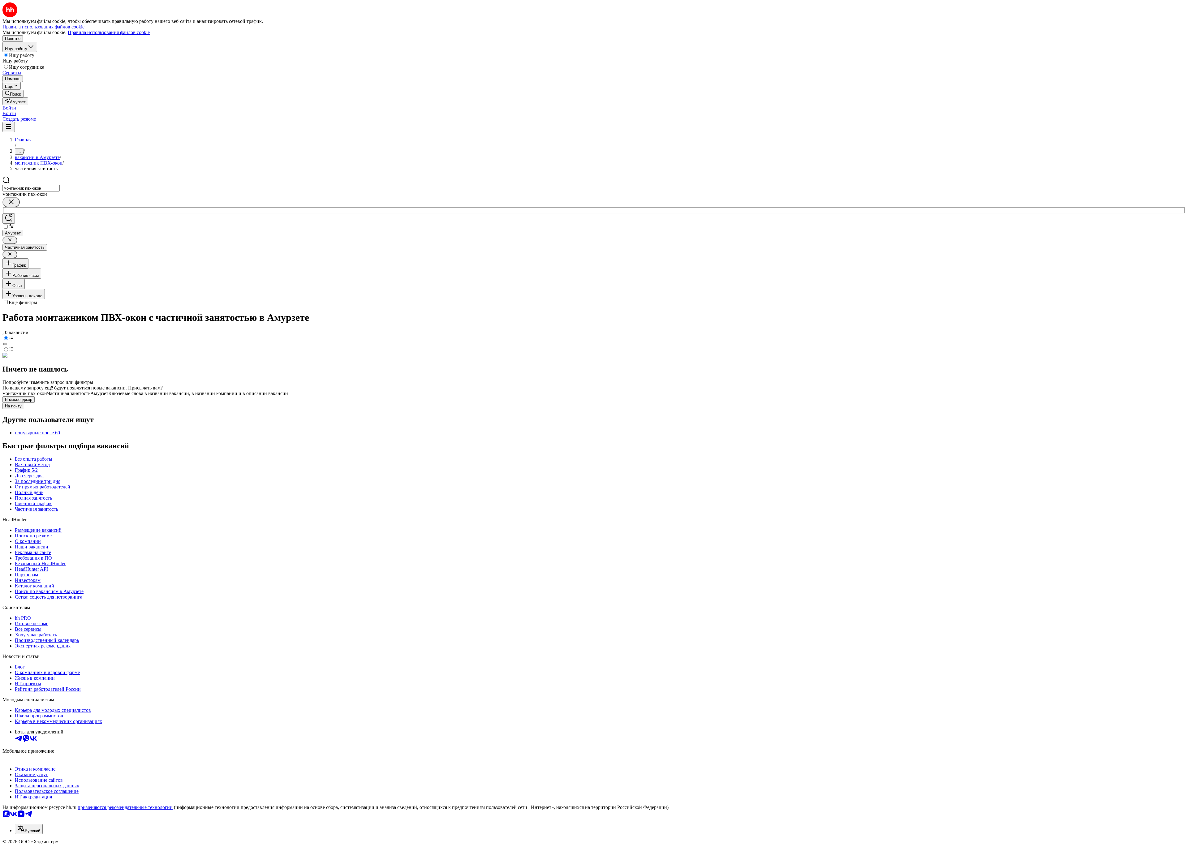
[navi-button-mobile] (8, 127)
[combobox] (31, 188)
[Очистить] (11, 202)
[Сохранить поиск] (8, 218)
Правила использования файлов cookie (109, 32)
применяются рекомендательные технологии (125, 807)
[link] (13, 93)
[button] (9, 107)
